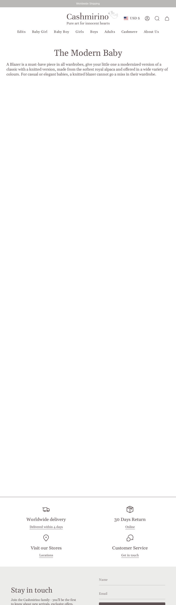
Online (130, 527)
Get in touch (130, 555)
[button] (21, 32)
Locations (46, 555)
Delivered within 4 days (46, 527)
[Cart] (167, 18)
